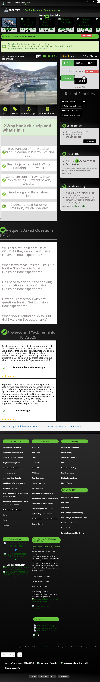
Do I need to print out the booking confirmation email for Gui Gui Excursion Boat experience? (27, 285)
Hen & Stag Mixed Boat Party (72, 512)
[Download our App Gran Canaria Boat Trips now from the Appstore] (46, 600)
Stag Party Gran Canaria (40, 586)
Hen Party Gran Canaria (40, 581)
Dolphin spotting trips (11, 463)
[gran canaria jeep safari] (46, 628)
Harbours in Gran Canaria (12, 510)
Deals (34, 457)
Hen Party (65, 502)
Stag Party (65, 507)
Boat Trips (36, 452)
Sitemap (6, 525)
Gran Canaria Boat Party (41, 576)
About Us (35, 447)
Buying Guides (37, 524)
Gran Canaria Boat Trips (44, 647)
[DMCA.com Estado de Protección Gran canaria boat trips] (16, 574)
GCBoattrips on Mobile (70, 447)
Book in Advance (67, 473)
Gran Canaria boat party (12, 468)
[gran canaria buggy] (44, 625)
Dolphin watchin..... (72, 106)
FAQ (62, 463)
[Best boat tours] (84, 101)
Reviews (64, 676)
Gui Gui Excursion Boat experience (42, 10)
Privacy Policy (66, 452)
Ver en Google (38, 367)
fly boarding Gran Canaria (42, 514)
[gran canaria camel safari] (46, 631)
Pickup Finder (66, 483)
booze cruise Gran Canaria (13, 457)
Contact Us (36, 468)
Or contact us (72, 164)
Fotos (33, 676)
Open (81, 63)
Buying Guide (90, 141)
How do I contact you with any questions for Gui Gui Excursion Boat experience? (25, 302)
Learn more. (36, 608)
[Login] (98, 1)
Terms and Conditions (69, 457)
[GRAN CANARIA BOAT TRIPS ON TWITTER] (16, 549)
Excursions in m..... (72, 115)
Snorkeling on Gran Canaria (42, 493)
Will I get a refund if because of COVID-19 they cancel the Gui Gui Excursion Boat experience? (26, 251)
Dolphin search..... (72, 101)
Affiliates (35, 473)
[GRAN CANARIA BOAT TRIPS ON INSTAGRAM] (16, 554)
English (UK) (7, 654)
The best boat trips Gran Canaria (44, 519)
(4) (37, 57)
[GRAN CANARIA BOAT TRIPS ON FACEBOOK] (16, 544)
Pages (5, 520)
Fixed (69, 63)
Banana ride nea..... (72, 110)
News (5, 515)
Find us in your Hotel (69, 478)
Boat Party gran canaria (70, 497)
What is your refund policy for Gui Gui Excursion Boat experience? (26, 317)
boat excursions (9, 473)
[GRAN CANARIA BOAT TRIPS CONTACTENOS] (16, 560)
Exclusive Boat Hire (68, 528)
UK (92, 1)
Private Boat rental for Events (72, 533)
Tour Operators (38, 478)
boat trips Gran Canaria (12, 478)
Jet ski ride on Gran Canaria (42, 503)
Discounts (36, 463)
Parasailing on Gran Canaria (43, 509)
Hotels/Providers (38, 483)
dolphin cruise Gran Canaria (13, 452)
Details (43, 676)
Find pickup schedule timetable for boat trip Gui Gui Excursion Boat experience (42, 426)
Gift (92, 63)
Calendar (67, 78)
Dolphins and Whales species (14, 483)
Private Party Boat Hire (40, 591)
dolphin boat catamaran (12, 447)
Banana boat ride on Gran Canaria (45, 498)
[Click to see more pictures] (28, 83)
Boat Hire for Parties (69, 523)
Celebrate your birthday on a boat (74, 518)
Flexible (81, 80)
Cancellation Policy (77, 206)
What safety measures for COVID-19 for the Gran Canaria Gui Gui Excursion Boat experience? (28, 268)
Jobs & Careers (37, 488)
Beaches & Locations (10, 488)
